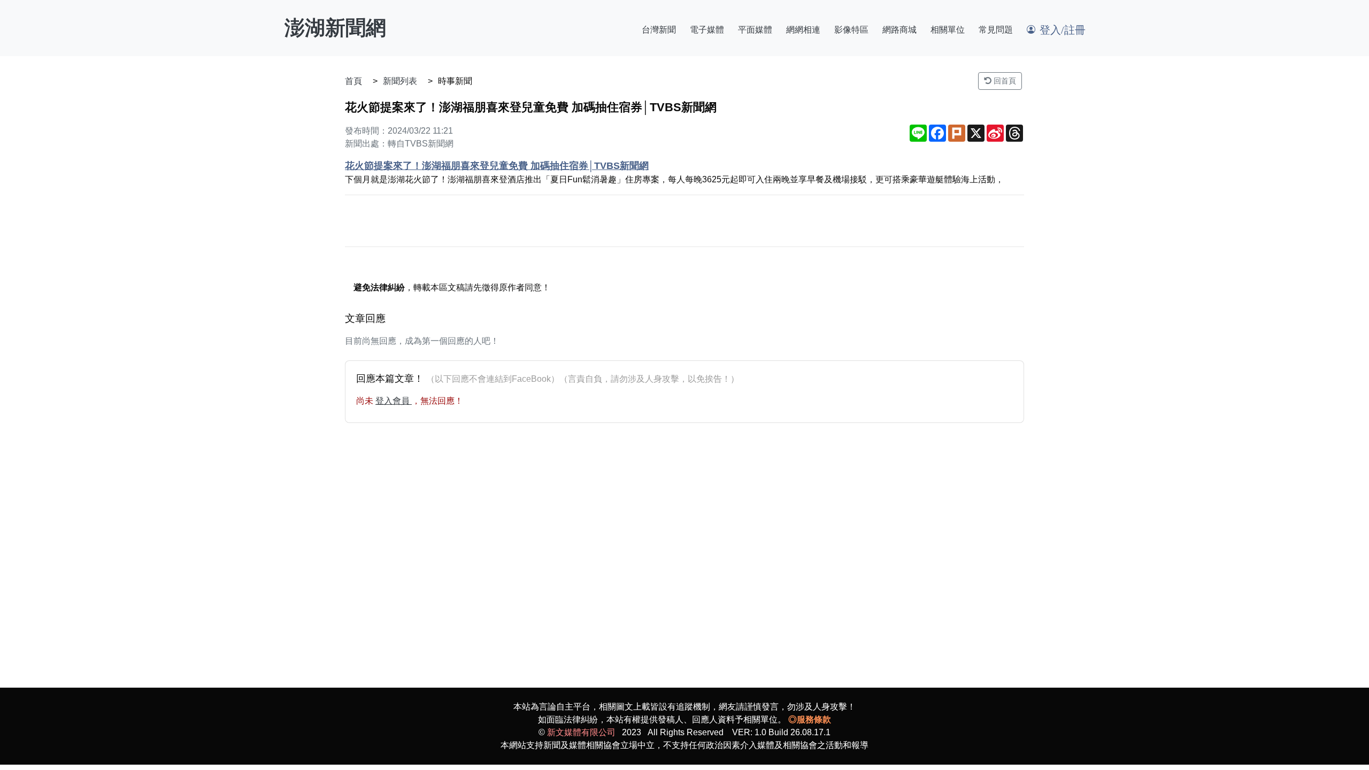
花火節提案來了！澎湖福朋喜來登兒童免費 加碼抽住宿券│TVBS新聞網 (497, 165)
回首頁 (1003, 80)
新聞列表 (400, 81)
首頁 (353, 81)
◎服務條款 (809, 719)
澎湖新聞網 (335, 28)
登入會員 (393, 400)
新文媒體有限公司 (581, 732)
